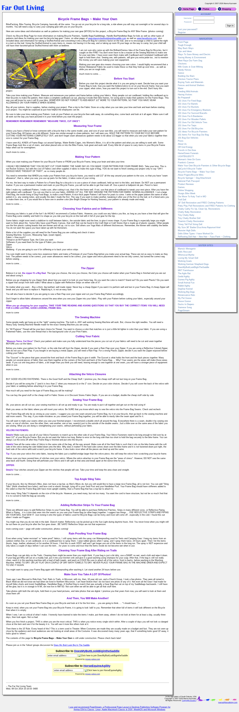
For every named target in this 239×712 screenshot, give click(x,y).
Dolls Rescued (185, 252)
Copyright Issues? (189, 700)
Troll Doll (182, 199)
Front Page (183, 42)
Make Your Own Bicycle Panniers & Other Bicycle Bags (204, 165)
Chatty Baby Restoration (189, 212)
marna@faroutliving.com (227, 702)
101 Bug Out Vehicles (188, 138)
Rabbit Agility (184, 286)
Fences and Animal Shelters (191, 85)
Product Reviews (186, 184)
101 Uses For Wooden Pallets (192, 119)
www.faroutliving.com (147, 38)
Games (181, 187)
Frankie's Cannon (186, 162)
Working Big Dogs (186, 292)
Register (182, 32)
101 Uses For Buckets (188, 107)
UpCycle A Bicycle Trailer (190, 168)
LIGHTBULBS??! (186, 156)
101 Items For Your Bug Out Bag (193, 134)
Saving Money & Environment (192, 57)
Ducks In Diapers (186, 304)
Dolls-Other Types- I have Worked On (195, 233)
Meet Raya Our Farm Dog (190, 60)
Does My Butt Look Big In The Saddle (72, 645)
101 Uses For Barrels (188, 104)
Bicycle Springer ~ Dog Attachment (194, 178)
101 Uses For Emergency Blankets (194, 110)
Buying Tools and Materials (190, 82)
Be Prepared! (184, 97)
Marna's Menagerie (187, 248)
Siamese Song (185, 307)
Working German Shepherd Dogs (193, 264)
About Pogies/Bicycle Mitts (191, 175)
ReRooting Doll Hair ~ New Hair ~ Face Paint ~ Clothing (204, 236)
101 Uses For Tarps (187, 125)
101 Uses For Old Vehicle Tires (192, 122)
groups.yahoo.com (92, 659)
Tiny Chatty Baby (186, 215)
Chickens (182, 63)
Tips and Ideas (185, 51)
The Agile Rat (184, 273)
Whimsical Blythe (186, 255)
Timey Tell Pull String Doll (190, 224)
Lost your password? (187, 29)
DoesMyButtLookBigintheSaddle (97, 651)
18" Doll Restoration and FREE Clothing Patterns (201, 202)
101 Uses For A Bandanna (190, 116)
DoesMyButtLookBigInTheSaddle (193, 267)
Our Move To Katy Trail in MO (192, 196)
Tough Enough (184, 45)
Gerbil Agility (184, 276)
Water (180, 88)
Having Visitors (185, 94)
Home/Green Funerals (188, 153)
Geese (181, 73)
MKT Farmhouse (186, 270)
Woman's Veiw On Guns (189, 159)
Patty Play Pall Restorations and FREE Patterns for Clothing (206, 206)
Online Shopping (185, 190)
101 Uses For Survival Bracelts (192, 113)
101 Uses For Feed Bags (189, 101)
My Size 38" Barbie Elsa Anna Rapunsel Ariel (199, 227)
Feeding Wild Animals (188, 91)
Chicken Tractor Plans (188, 79)
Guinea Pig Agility (186, 279)
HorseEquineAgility (96, 665)
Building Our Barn (186, 76)
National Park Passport (189, 181)
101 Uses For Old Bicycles (190, 128)
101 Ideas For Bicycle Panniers (192, 131)
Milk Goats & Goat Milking (190, 67)
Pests (180, 141)
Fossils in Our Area (187, 150)
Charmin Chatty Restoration (191, 221)
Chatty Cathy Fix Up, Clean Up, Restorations (199, 209)
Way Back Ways (186, 48)
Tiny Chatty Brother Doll (189, 218)
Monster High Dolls (187, 230)
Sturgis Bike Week (186, 193)
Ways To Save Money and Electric (194, 54)
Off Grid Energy (185, 147)
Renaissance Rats (186, 295)
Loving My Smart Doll (188, 258)
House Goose (184, 301)
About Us (182, 144)
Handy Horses (184, 70)
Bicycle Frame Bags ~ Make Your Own (196, 172)
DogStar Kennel (185, 289)
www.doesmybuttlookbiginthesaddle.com (107, 38)
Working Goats (185, 261)
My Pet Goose (185, 298)
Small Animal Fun (186, 282)
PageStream (184, 310)
